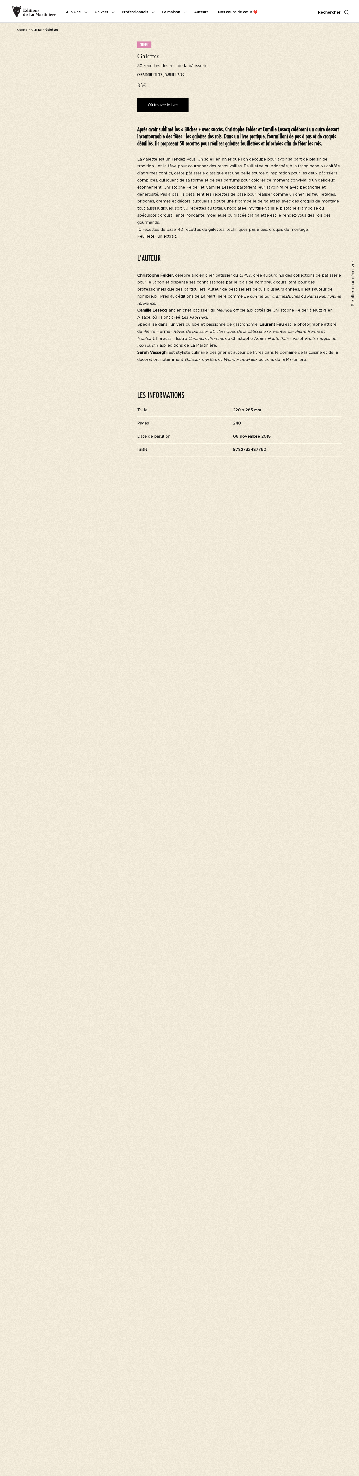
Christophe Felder (149, 74)
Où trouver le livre (163, 105)
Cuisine (22, 29)
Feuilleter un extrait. (157, 236)
